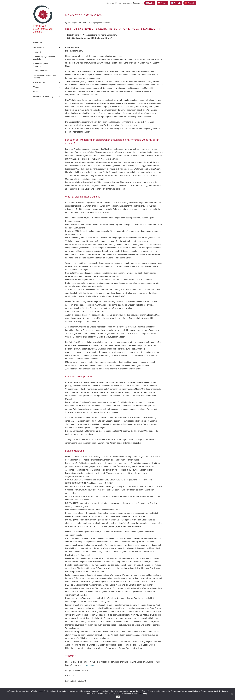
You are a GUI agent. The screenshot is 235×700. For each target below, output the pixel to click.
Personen (37, 43)
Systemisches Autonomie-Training (44, 76)
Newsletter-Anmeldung (43, 96)
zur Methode (38, 47)
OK (118, 697)
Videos (36, 87)
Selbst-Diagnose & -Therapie (42, 65)
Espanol (191, 3)
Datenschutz (138, 3)
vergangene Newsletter (101, 23)
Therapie (37, 52)
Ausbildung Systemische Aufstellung (44, 58)
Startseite (110, 3)
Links (35, 92)
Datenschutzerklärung (138, 693)
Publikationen (39, 82)
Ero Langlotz (72, 23)
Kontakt (118, 3)
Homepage (89, 665)
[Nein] (232, 694)
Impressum (127, 3)
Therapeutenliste (40, 71)
